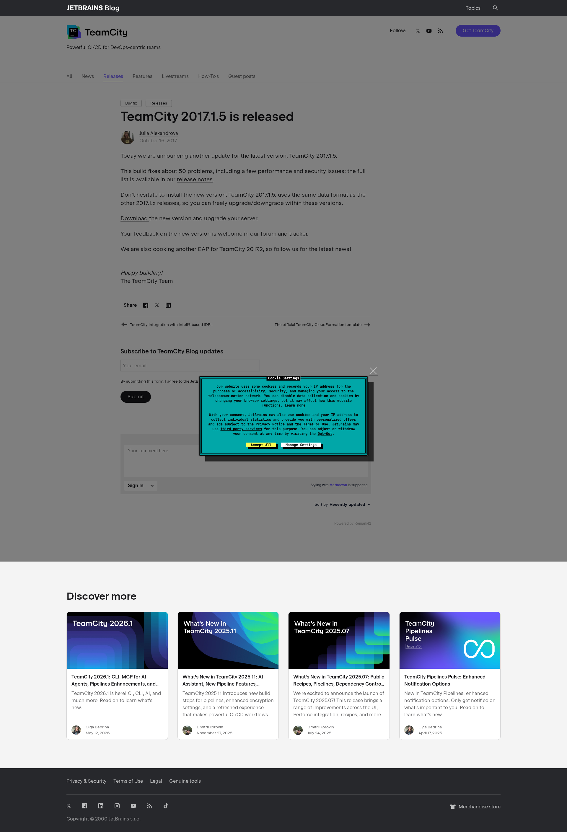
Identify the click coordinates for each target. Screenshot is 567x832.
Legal (156, 781)
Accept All (261, 445)
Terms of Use (315, 424)
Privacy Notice (270, 424)
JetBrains (119, 819)
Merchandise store (478, 809)
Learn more (295, 405)
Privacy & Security (86, 781)
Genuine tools (185, 781)
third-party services (241, 429)
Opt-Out (325, 433)
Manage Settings (301, 445)
